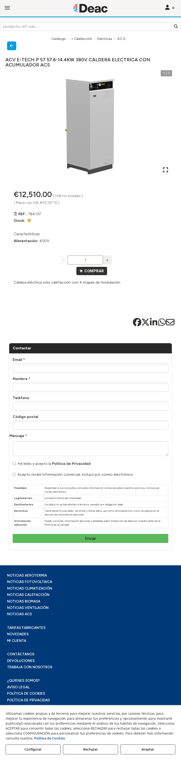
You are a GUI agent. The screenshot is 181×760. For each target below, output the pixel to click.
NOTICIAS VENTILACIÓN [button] (28, 608)
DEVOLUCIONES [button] (21, 661)
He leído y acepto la (53, 463)
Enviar (90, 538)
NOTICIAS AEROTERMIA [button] (27, 575)
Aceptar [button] (148, 749)
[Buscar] (176, 26)
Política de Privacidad (71, 463)
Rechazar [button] (90, 749)
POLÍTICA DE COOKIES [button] (26, 693)
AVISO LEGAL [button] (18, 687)
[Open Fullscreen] (165, 169)
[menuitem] (90, 575)
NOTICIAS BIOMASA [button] (23, 601)
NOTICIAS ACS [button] (19, 614)
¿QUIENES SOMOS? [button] (23, 680)
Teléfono (21, 398)
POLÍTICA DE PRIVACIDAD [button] (28, 700)
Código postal (25, 416)
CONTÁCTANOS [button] (20, 654)
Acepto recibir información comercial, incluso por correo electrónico (75, 474)
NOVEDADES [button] (18, 634)
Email (19, 359)
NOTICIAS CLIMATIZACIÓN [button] (29, 588)
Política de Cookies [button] (49, 738)
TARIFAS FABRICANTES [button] (26, 628)
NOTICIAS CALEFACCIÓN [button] (28, 595)
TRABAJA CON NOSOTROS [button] (29, 667)
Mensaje (18, 436)
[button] (90, 8)
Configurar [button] (33, 749)
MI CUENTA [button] (16, 641)
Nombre (21, 378)
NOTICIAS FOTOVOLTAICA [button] (29, 582)
